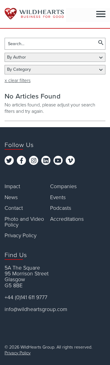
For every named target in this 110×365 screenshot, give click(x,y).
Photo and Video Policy (24, 222)
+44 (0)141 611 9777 (26, 297)
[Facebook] (21, 160)
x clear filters (18, 80)
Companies (63, 186)
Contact (14, 208)
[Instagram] (33, 160)
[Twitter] (9, 160)
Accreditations (67, 219)
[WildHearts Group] (32, 14)
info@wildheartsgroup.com (36, 309)
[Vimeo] (70, 160)
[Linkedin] (45, 160)
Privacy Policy (20, 235)
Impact (12, 186)
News (11, 197)
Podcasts (60, 208)
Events (58, 197)
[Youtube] (58, 160)
